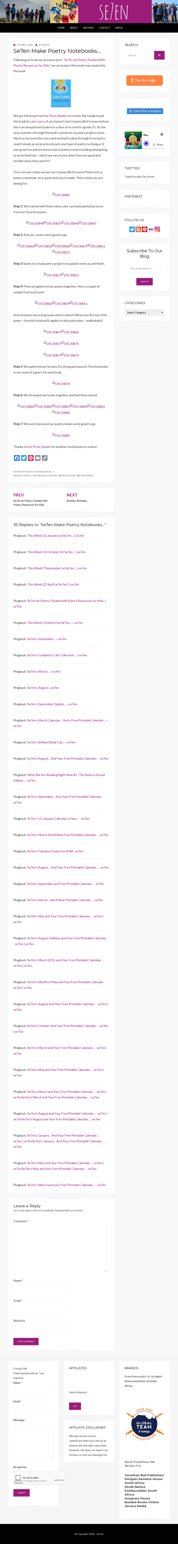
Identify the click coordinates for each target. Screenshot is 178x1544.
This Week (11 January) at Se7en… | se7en (55, 535)
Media (119, 27)
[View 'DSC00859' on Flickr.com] (61, 303)
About (74, 27)
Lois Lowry (37, 121)
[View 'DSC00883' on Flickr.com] (43, 406)
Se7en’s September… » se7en (47, 639)
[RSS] (138, 229)
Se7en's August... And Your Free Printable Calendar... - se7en (67, 758)
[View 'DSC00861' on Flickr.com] (78, 303)
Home (61, 27)
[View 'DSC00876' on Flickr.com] (61, 384)
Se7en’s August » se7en (43, 688)
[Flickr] (151, 229)
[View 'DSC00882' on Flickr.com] (96, 406)
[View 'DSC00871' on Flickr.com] (52, 343)
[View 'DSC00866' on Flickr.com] (70, 332)
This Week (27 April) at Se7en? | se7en (53, 584)
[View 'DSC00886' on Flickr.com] (61, 412)
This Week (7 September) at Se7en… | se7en (57, 568)
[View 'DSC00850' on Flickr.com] (52, 223)
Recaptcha (19, 1467)
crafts (27, 475)
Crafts (30, 471)
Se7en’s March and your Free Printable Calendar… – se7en (66, 1185)
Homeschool (43, 471)
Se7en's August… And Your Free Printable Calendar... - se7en (68, 867)
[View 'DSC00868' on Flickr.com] (61, 246)
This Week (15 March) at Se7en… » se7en (55, 623)
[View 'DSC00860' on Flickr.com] (43, 303)
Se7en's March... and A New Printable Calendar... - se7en (65, 900)
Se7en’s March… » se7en (43, 671)
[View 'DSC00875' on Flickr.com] (52, 355)
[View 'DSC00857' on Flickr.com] (78, 246)
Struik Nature (135, 1487)
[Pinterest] (144, 229)
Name (18, 1280)
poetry (52, 475)
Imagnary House (137, 1498)
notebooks (40, 475)
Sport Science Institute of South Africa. (143, 1381)
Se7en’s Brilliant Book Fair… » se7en (51, 742)
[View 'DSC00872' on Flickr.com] (61, 252)
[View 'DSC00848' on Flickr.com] (35, 223)
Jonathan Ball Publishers (144, 1475)
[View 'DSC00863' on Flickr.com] (96, 246)
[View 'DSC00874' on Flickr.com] (70, 355)
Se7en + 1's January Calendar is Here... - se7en (58, 818)
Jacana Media (135, 1506)
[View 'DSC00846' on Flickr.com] (70, 223)
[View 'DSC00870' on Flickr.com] (70, 343)
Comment (21, 1221)
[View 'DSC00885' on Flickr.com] (26, 406)
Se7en (100, 1533)
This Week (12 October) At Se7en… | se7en (56, 552)
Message (19, 1419)
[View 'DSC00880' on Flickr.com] (61, 195)
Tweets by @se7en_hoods (139, 176)
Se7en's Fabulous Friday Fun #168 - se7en (55, 851)
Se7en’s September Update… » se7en (52, 704)
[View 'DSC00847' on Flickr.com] (87, 223)
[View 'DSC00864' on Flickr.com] (26, 246)
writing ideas (84, 475)
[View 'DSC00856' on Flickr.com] (43, 246)
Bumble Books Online (142, 1502)
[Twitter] (132, 229)
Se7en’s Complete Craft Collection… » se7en (57, 655)
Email (17, 1300)
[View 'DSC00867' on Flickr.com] (52, 332)
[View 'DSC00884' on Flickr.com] (78, 406)
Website (19, 1321)
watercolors (66, 475)
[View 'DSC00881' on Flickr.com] (61, 406)
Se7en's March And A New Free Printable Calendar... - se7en (67, 835)
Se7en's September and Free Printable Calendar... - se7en (65, 884)
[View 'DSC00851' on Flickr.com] (52, 275)
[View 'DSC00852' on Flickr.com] (70, 275)
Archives (88, 27)
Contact (104, 27)
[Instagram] (157, 229)
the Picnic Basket (55, 116)
